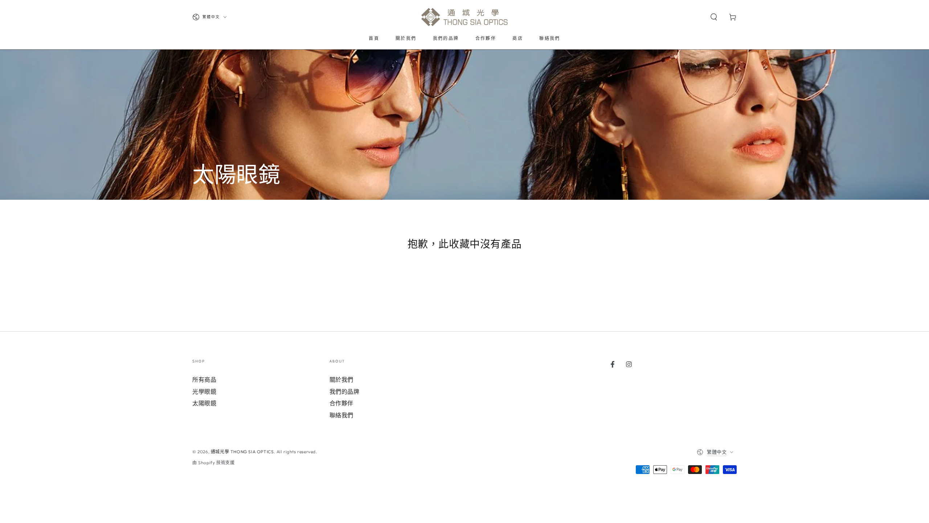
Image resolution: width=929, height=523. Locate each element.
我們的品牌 (345, 391)
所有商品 (204, 379)
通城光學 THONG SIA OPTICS (242, 451)
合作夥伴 (341, 403)
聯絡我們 (341, 415)
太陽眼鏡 (204, 403)
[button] (713, 17)
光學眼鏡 (204, 391)
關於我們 (341, 379)
